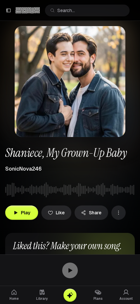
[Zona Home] (28, 10)
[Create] (70, 295)
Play (25, 213)
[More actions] (118, 212)
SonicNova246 (23, 168)
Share (95, 213)
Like (60, 213)
